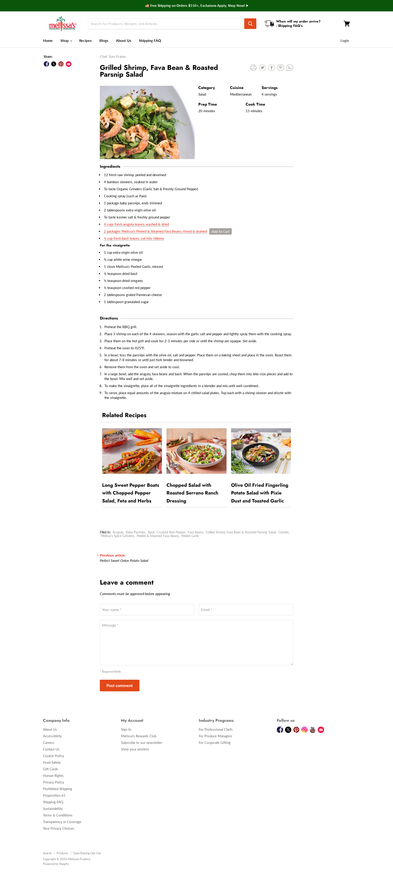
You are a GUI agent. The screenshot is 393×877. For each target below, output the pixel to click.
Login (344, 40)
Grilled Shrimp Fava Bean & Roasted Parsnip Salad (241, 532)
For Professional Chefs (216, 729)
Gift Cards (50, 769)
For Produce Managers (215, 736)
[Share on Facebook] (46, 64)
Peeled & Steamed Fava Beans (158, 536)
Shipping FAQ (150, 40)
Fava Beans (195, 532)
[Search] (250, 23)
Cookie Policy (53, 756)
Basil (151, 532)
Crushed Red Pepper (171, 532)
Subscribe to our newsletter (141, 742)
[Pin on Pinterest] (61, 64)
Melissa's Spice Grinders (117, 536)
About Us (123, 40)
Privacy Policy (53, 782)
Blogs (103, 40)
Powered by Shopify (56, 864)
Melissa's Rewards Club (138, 736)
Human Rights (53, 775)
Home (48, 40)
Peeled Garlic (190, 536)
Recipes (85, 40)
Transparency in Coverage (62, 822)
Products (62, 853)
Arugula (118, 532)
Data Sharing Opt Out (87, 853)
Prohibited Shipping (57, 789)
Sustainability (53, 808)
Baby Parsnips (135, 532)
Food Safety (52, 762)
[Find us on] (69, 64)
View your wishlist (135, 749)
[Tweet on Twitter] (53, 64)
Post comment (119, 685)
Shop (65, 40)
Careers (48, 742)
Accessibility (52, 736)
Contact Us (51, 749)
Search (47, 853)
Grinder (283, 532)
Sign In (126, 729)
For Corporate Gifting (215, 742)
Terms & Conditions (58, 815)
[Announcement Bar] (196, 5)
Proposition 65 (54, 795)
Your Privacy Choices (58, 828)
